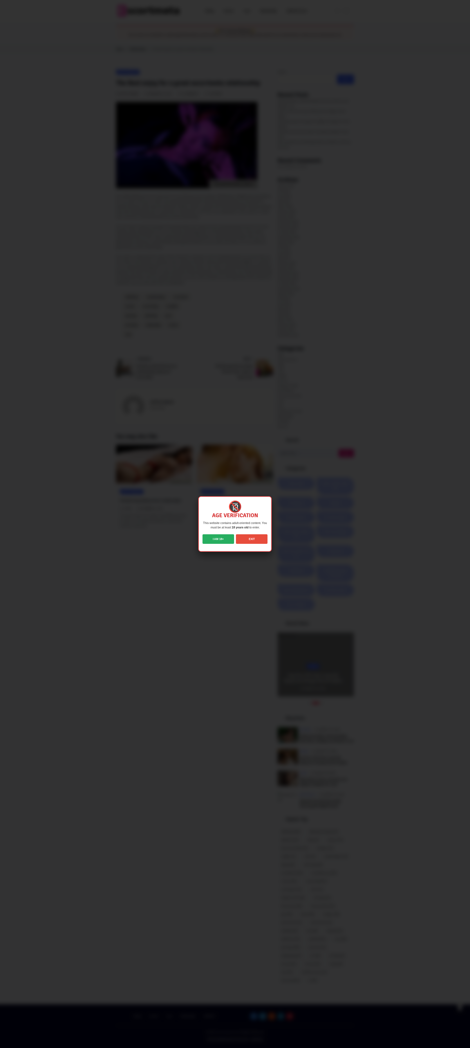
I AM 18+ (218, 539)
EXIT (252, 539)
